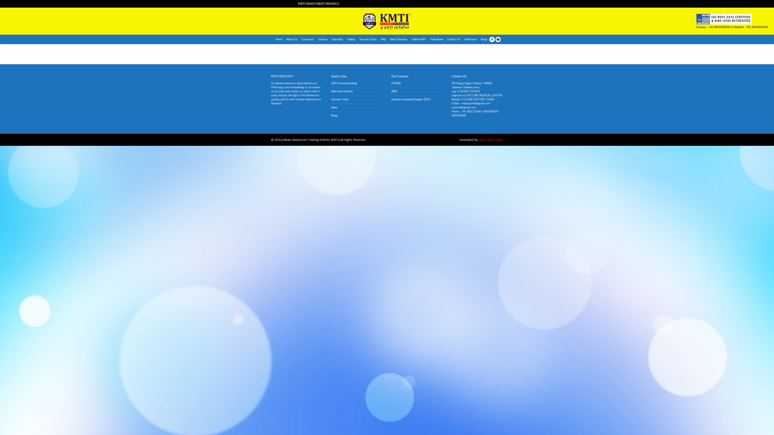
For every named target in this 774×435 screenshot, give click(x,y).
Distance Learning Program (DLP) (411, 99)
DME (394, 91)
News (334, 107)
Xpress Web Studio (491, 140)
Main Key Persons (342, 91)
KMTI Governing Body (344, 83)
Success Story (340, 99)
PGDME (396, 83)
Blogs (334, 115)
